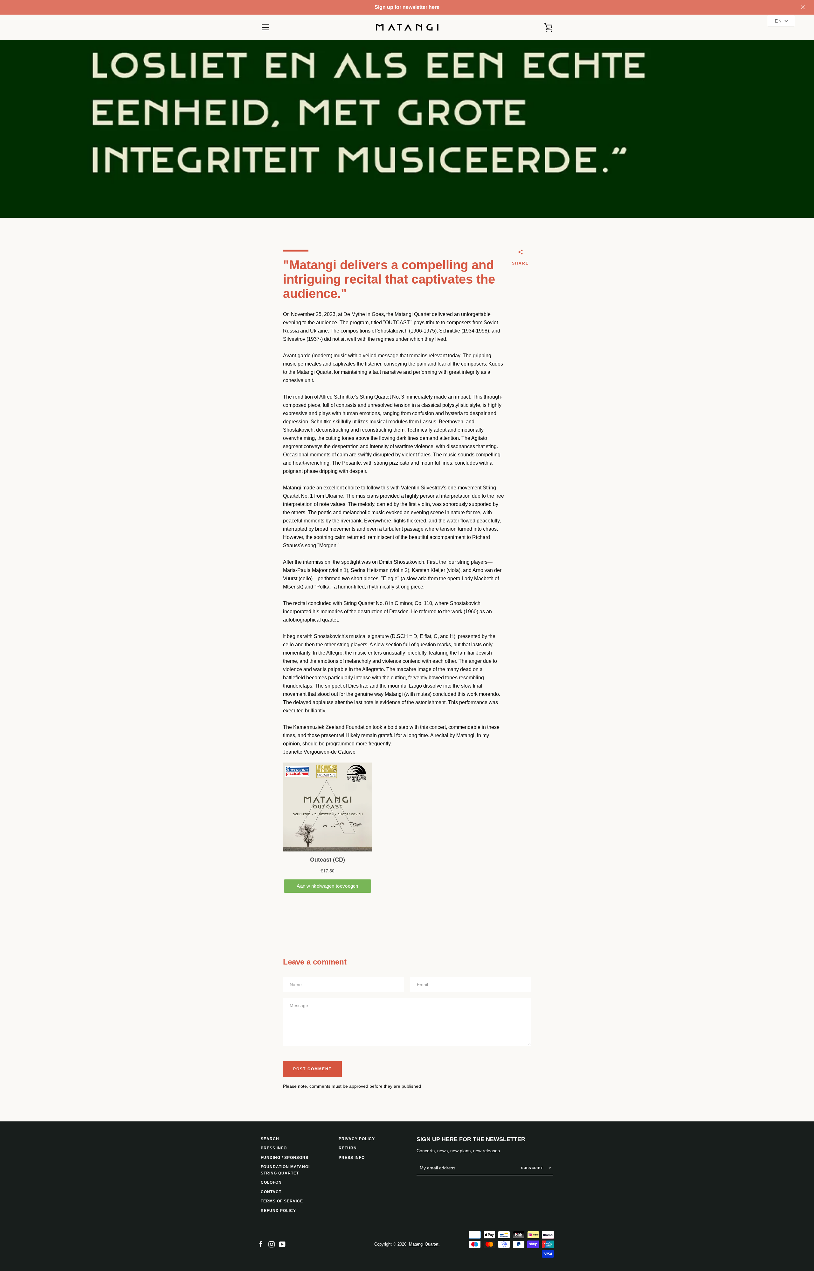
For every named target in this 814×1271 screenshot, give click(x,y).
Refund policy (278, 1210)
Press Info (352, 1157)
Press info (274, 1148)
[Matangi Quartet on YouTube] (282, 1244)
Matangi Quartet (423, 1244)
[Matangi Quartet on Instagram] (271, 1244)
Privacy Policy (357, 1139)
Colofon (271, 1182)
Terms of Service (282, 1201)
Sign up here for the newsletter (471, 1139)
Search (270, 1139)
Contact (271, 1192)
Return (348, 1148)
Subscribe (533, 1168)
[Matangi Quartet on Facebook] (261, 1244)
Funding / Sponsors (284, 1157)
